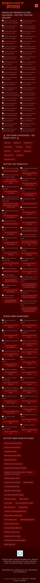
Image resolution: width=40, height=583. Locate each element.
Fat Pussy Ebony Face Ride (24, 503)
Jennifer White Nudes (16, 563)
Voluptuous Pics (9, 159)
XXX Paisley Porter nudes (20, 561)
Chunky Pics (8, 147)
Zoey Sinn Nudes (7, 559)
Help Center (25, 578)
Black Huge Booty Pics (27, 520)
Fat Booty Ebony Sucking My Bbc (14, 540)
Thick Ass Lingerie (10, 499)
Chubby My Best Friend (12, 478)
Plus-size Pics (8, 155)
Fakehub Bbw (23, 507)
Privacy (16, 580)
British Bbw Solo (9, 544)
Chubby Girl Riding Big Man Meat (15, 511)
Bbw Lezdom (24, 499)
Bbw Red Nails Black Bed (12, 455)
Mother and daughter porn (22, 559)
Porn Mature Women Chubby (13, 495)
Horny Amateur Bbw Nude (12, 443)
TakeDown (22, 580)
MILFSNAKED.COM (7, 570)
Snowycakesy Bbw (10, 451)
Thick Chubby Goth (10, 520)
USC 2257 (33, 578)
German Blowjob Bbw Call (12, 528)
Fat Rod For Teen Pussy (11, 532)
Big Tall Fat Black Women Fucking (15, 468)
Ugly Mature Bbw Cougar (12, 491)
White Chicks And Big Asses (13, 464)
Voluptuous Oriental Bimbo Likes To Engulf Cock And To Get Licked (18, 473)
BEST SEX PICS (33, 570)
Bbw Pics (7, 143)
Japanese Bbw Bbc (10, 460)
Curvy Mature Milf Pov (11, 486)
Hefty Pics (7, 151)
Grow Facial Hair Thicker (12, 482)
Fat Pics (28, 147)
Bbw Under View (9, 507)
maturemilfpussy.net (20, 572)
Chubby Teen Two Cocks (12, 536)
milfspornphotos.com (21, 570)
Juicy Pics (17, 151)
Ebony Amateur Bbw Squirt (13, 515)
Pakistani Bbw (28, 482)
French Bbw (8, 503)
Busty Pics (17, 143)
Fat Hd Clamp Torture (11, 524)
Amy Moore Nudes (30, 563)
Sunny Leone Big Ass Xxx (12, 447)
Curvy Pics (19, 147)
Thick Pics (20, 155)
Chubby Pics (28, 143)
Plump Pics (27, 151)
